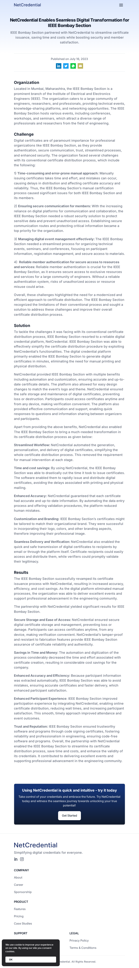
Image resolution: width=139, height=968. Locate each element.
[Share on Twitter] (66, 66)
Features (20, 909)
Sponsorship (23, 892)
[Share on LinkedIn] (58, 66)
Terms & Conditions (83, 948)
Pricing (19, 916)
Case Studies (23, 923)
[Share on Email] (80, 66)
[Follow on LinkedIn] (16, 859)
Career (18, 884)
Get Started (69, 815)
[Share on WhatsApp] (73, 66)
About (18, 877)
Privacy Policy (79, 940)
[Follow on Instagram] (22, 859)
